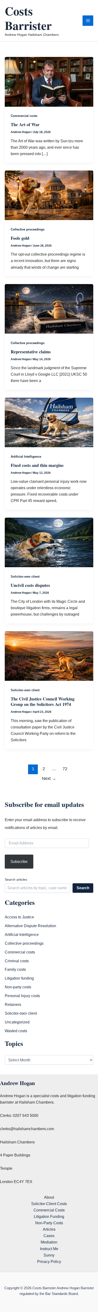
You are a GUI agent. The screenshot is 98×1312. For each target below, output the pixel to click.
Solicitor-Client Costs (49, 1204)
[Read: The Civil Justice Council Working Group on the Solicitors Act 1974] (49, 656)
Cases (49, 1236)
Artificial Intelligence (26, 456)
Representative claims (31, 352)
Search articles (16, 879)
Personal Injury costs (22, 996)
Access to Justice (19, 917)
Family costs (15, 969)
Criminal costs (17, 961)
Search (83, 888)
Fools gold (20, 238)
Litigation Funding (49, 1216)
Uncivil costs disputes (30, 585)
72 (65, 768)
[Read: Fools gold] (49, 195)
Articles (49, 1229)
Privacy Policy (49, 1261)
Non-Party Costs (49, 1223)
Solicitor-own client (25, 576)
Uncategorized (17, 1022)
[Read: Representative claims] (49, 308)
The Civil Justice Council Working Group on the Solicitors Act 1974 (42, 702)
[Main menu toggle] (88, 20)
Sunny (49, 1255)
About (49, 1197)
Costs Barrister (28, 18)
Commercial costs (24, 116)
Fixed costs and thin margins (37, 465)
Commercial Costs (49, 1210)
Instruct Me (49, 1249)
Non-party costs (18, 987)
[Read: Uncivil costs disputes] (49, 542)
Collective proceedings (27, 229)
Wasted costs (16, 1031)
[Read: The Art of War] (49, 81)
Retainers (13, 1004)
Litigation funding (19, 978)
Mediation (49, 1242)
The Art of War (25, 124)
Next (49, 778)
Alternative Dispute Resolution (30, 926)
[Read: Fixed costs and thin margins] (49, 422)
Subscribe (19, 861)
